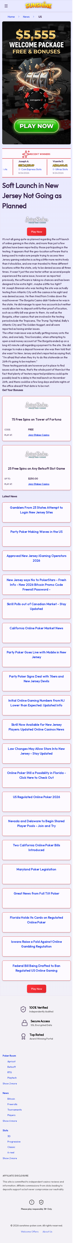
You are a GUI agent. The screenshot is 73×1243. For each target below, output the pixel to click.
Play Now (36, 231)
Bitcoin (11, 1098)
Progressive (14, 1141)
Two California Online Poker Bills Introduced (36, 847)
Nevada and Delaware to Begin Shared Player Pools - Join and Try (36, 823)
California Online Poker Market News (36, 628)
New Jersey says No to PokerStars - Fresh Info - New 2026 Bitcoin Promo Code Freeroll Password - (36, 584)
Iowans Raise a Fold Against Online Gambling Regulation (36, 944)
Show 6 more (10, 1120)
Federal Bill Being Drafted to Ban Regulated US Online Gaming (36, 968)
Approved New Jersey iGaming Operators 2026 (37, 558)
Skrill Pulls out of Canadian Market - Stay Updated (36, 606)
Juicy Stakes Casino (38, 434)
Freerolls (12, 1104)
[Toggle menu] (6, 6)
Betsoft (11, 1066)
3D (9, 1136)
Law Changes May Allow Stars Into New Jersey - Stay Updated (36, 751)
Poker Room (9, 1055)
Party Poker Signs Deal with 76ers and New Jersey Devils (36, 678)
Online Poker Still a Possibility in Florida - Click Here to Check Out (36, 775)
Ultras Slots (56, 169)
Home (11, 16)
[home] (41, 9)
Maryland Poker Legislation (36, 869)
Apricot (11, 1061)
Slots (5, 1130)
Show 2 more (10, 1083)
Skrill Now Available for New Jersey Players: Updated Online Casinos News (36, 727)
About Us (47, 1231)
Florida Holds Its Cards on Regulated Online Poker (36, 920)
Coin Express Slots (26, 169)
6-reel (10, 1152)
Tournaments (14, 1109)
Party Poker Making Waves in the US (36, 532)
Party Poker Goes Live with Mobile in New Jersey (36, 654)
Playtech (12, 1077)
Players (11, 1115)
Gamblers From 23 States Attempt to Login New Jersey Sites (36, 510)
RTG (9, 1072)
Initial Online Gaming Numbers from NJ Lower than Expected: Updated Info (36, 703)
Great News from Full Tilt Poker (36, 893)
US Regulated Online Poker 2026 (36, 797)
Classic (11, 1147)
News (26, 16)
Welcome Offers (30, 1231)
